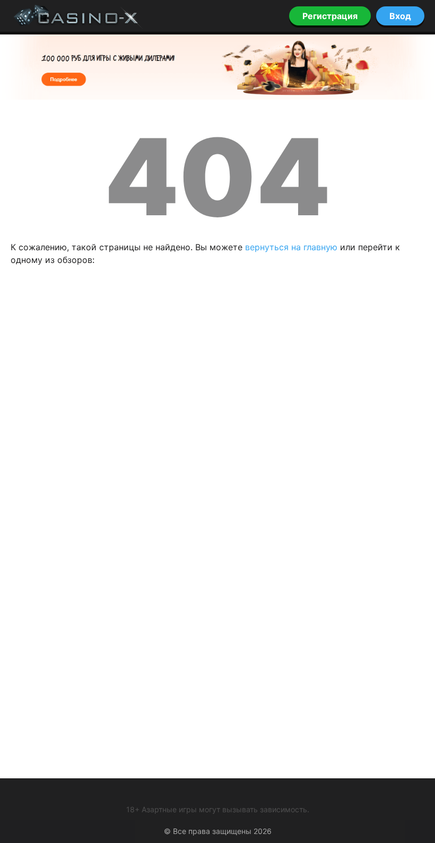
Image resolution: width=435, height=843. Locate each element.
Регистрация (330, 16)
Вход (400, 16)
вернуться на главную (291, 247)
